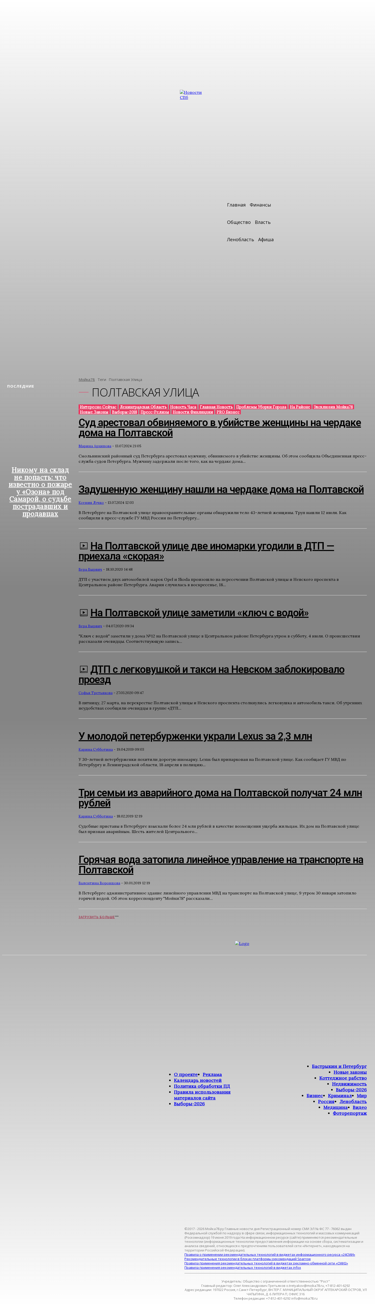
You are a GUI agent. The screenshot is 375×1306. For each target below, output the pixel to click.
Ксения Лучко (91, 502)
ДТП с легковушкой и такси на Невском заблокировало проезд (211, 674)
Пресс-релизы (155, 411)
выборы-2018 (124, 411)
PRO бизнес (228, 411)
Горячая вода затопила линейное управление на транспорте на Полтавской (221, 865)
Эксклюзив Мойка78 (333, 406)
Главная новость (216, 406)
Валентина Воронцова (99, 883)
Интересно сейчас (98, 406)
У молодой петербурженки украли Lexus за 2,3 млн (195, 736)
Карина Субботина (96, 749)
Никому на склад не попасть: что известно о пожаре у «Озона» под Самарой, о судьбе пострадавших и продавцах (40, 492)
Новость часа (183, 406)
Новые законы (94, 411)
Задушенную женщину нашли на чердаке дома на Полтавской (221, 489)
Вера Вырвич (90, 569)
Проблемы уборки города (261, 406)
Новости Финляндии (193, 411)
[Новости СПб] (195, 230)
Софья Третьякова (95, 692)
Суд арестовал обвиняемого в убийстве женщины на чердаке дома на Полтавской (220, 428)
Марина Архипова (95, 446)
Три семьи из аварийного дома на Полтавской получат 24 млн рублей (220, 798)
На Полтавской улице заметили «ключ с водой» (199, 613)
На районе (300, 406)
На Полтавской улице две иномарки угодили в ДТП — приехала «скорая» (206, 551)
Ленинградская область (143, 406)
